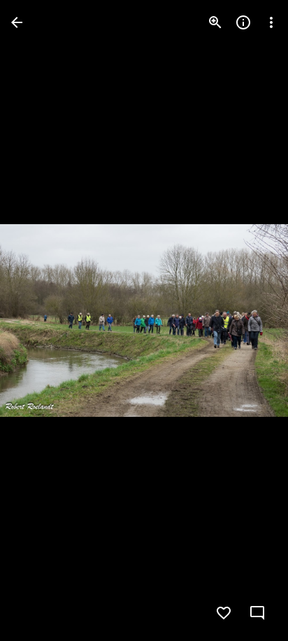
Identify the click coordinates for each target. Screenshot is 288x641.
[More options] (271, 22)
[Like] (223, 613)
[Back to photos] (17, 22)
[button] (39, 320)
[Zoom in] (215, 22)
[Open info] (243, 22)
